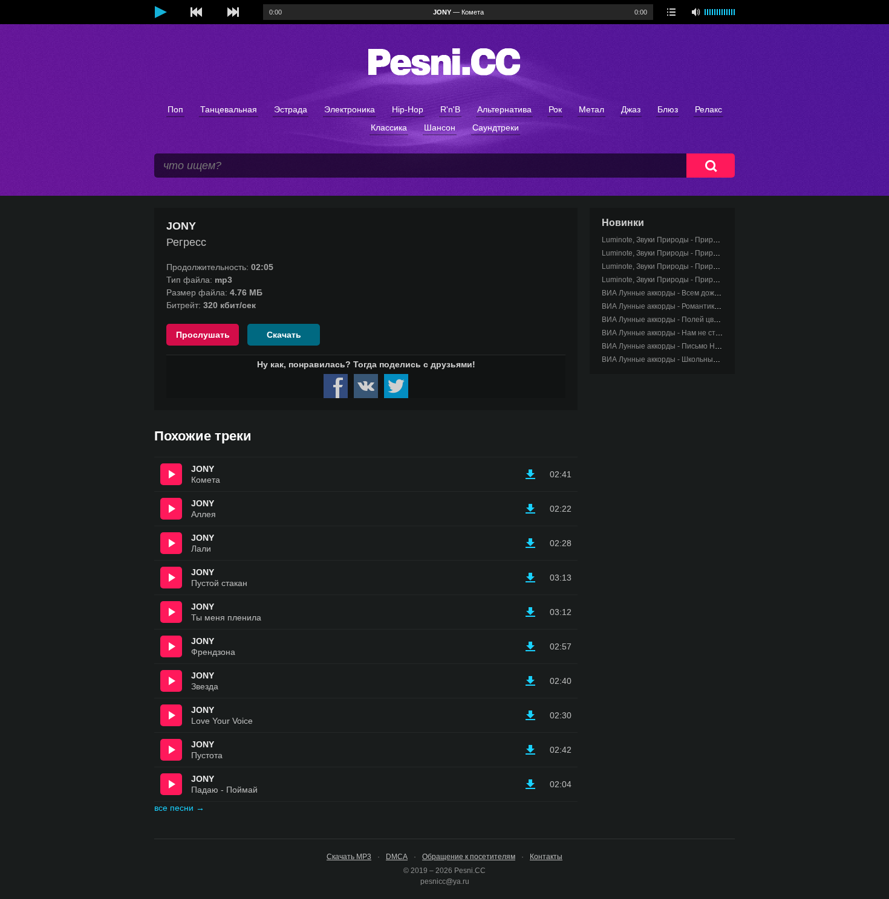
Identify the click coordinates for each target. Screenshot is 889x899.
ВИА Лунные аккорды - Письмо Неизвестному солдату (695, 346)
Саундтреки (495, 127)
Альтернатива (504, 109)
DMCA (397, 856)
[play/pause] (160, 12)
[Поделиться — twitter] (396, 386)
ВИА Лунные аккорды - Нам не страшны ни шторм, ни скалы (705, 333)
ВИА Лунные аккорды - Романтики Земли (672, 306)
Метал (591, 109)
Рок (555, 109)
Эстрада (290, 109)
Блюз (667, 109)
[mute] (695, 12)
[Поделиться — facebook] (336, 386)
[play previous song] (196, 12)
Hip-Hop (407, 109)
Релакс (708, 109)
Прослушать (203, 335)
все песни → (179, 808)
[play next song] (233, 12)
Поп (175, 109)
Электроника (349, 109)
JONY (202, 469)
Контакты (546, 856)
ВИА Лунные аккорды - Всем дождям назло (676, 293)
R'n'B (450, 109)
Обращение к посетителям (468, 856)
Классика (389, 127)
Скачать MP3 (349, 856)
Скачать (284, 335)
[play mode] (671, 12)
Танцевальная (228, 109)
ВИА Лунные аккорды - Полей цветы (664, 319)
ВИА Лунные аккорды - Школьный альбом (673, 359)
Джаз (630, 109)
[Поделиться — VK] (366, 386)
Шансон (439, 127)
